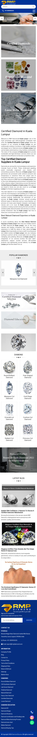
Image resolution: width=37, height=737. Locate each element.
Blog (2, 655)
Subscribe (29, 620)
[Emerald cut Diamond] (9, 409)
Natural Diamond (6, 693)
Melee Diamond (6, 725)
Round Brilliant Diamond (8, 681)
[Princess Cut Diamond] (28, 430)
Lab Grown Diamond (7, 687)
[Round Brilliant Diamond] (9, 367)
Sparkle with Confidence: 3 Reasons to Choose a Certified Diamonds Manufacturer (17, 511)
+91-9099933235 (9, 10)
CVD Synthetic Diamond (8, 684)
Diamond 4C (4, 708)
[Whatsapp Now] (32, 722)
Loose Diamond (5, 701)
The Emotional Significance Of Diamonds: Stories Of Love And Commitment (18, 588)
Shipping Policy (5, 666)
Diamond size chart (7, 722)
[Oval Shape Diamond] (28, 388)
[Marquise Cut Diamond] (9, 388)
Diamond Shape (6, 711)
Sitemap (3, 671)
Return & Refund (6, 669)
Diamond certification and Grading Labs (13, 716)
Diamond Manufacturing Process (11, 719)
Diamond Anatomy (6, 714)
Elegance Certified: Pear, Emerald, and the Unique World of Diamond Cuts (17, 550)
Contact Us (4, 657)
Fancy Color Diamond (7, 695)
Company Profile (6, 652)
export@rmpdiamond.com (14, 644)
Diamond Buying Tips (7, 728)
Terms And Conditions (7, 663)
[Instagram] (32, 717)
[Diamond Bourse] (8, 3)
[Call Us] (32, 712)
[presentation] (2, 18)
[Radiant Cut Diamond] (9, 430)
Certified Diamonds (7, 698)
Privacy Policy (5, 660)
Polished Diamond (6, 690)
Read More (18, 466)
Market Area (5, 674)
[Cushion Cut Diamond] (28, 409)
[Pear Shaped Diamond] (28, 367)
